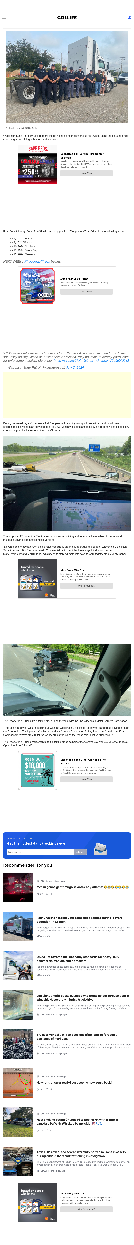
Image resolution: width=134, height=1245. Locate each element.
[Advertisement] (67, 395)
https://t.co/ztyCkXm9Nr (71, 360)
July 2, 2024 (75, 367)
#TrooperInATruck (37, 261)
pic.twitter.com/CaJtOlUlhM (109, 360)
